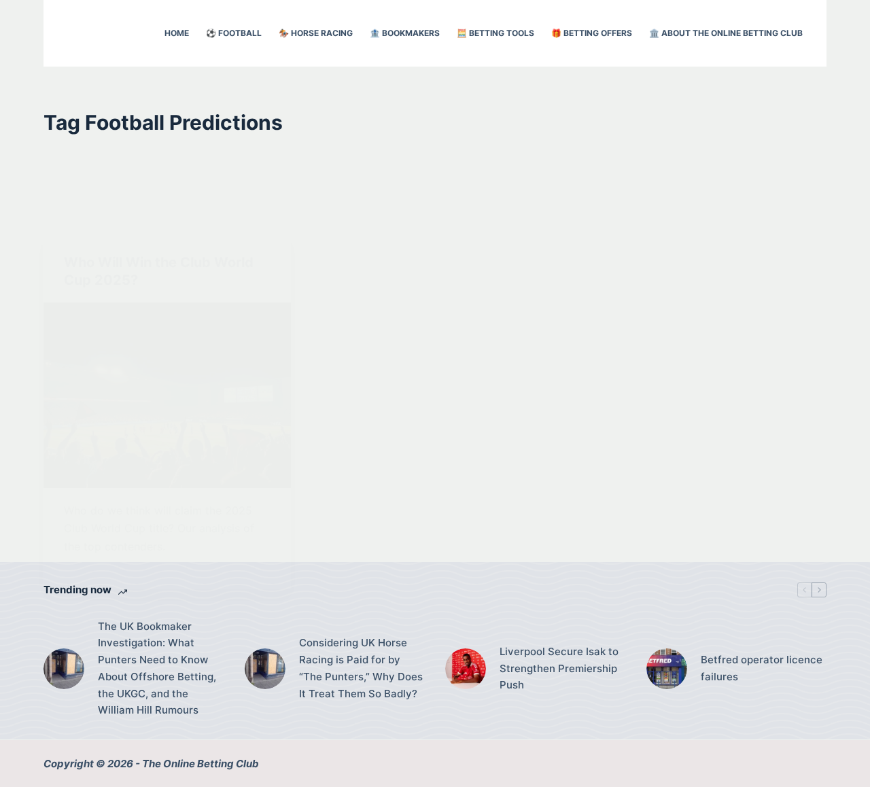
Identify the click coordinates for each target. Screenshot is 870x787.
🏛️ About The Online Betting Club (726, 33)
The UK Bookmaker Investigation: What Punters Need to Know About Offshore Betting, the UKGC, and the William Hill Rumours (157, 668)
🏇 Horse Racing (316, 33)
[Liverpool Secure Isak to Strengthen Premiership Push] (465, 668)
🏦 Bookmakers (405, 33)
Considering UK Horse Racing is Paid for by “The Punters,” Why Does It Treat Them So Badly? (361, 667)
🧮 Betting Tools (495, 33)
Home (176, 33)
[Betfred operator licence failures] (666, 668)
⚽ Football (234, 33)
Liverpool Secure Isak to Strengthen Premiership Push (559, 668)
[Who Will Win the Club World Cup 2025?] (167, 395)
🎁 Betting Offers (591, 33)
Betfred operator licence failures (761, 668)
